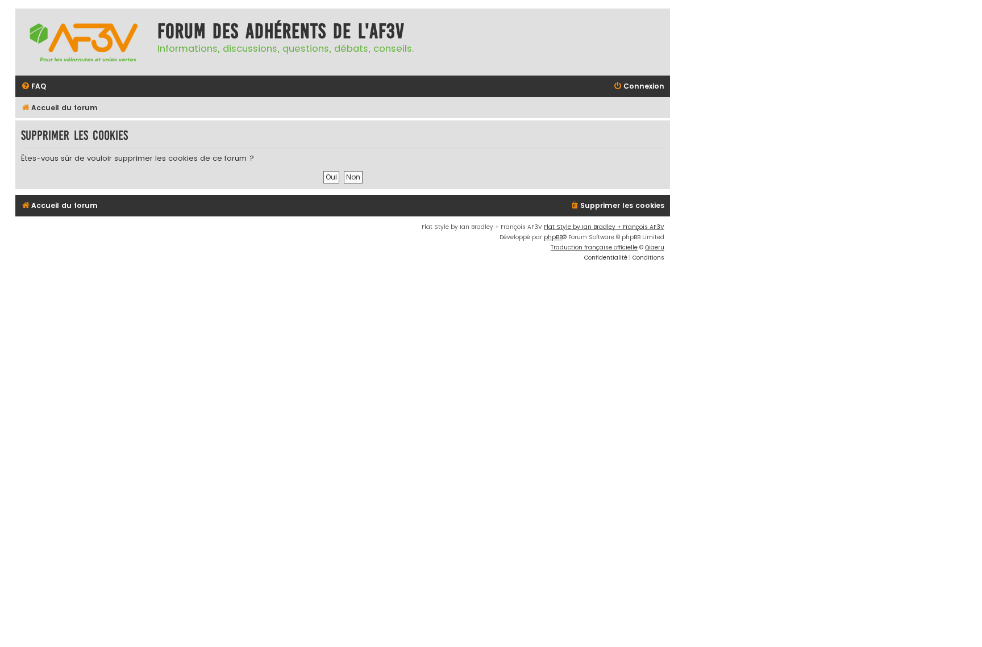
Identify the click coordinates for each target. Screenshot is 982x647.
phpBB (553, 237)
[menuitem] (33, 86)
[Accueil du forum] (83, 42)
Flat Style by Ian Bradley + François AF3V (604, 227)
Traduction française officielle (594, 247)
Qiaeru (654, 247)
